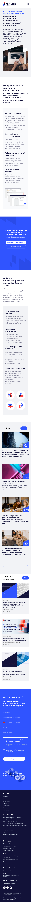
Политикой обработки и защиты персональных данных (16, 744)
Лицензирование (8, 830)
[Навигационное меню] (28, 4)
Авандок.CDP (7, 844)
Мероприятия (7, 808)
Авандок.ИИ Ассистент (10, 859)
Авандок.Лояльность (9, 846)
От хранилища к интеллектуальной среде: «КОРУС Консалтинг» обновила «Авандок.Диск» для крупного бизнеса (14, 605)
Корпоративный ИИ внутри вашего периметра (14, 856)
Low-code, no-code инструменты (13, 823)
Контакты (6, 810)
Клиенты (6, 803)
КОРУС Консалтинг (10, 899)
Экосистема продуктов (10, 821)
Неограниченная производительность (15, 825)
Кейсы (5, 799)
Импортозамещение (9, 828)
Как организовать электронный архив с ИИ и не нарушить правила (14, 639)
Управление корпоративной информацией (12, 818)
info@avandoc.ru (9, 883)
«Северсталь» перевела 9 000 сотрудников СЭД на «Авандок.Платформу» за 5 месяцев (14, 673)
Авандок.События (8, 848)
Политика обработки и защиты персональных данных (12, 893)
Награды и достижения (10, 834)
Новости (5, 796)
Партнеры (6, 805)
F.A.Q (4, 832)
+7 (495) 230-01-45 (10, 880)
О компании (7, 801)
